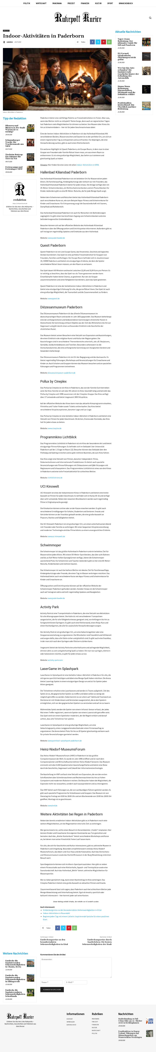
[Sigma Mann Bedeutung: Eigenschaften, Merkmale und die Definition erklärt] (146, 89)
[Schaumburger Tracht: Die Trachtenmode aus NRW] (30, 142)
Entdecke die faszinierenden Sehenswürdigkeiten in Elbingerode (15, 978)
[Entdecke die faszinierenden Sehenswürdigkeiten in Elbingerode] (30, 978)
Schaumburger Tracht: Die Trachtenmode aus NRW (14, 143)
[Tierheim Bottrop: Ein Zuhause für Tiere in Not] (30, 157)
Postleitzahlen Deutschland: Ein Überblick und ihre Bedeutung (127, 106)
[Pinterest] (103, 41)
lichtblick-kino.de (55, 477)
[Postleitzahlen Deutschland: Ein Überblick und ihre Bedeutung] (146, 106)
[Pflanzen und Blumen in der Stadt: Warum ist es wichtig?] (30, 128)
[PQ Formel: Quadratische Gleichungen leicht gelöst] (146, 56)
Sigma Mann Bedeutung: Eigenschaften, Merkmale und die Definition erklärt (126, 90)
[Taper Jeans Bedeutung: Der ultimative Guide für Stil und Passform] (146, 42)
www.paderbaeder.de (56, 238)
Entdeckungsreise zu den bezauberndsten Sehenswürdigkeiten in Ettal (72, 910)
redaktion (9, 42)
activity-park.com (55, 660)
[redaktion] (4, 42)
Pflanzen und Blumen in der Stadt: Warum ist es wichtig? (15, 129)
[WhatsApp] (109, 41)
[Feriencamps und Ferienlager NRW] (30, 169)
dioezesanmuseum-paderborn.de (61, 373)
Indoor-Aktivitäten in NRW (88, 165)
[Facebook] (92, 41)
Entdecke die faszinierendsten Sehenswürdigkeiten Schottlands (15, 993)
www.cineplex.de (54, 428)
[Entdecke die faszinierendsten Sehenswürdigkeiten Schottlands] (30, 992)
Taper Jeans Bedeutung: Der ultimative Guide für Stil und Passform (127, 42)
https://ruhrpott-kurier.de (20, 203)
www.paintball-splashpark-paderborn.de (65, 740)
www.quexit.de (54, 298)
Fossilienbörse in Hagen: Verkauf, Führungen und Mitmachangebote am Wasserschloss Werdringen (130, 1034)
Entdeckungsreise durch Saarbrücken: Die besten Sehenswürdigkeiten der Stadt (97, 942)
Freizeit (6, 30)
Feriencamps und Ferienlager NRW (14, 168)
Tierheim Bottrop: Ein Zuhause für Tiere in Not (14, 156)
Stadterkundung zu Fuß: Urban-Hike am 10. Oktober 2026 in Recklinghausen (130, 1021)
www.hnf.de (52, 805)
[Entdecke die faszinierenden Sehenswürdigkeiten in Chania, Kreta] (30, 963)
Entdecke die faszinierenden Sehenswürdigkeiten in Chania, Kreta (15, 964)
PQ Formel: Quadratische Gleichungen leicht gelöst (127, 56)
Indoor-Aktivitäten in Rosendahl (56, 913)
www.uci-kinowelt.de (56, 536)
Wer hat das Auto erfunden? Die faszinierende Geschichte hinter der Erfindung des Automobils (128, 73)
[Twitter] (98, 41)
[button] (150, 18)
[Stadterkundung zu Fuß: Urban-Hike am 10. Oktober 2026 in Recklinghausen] (149, 1020)
